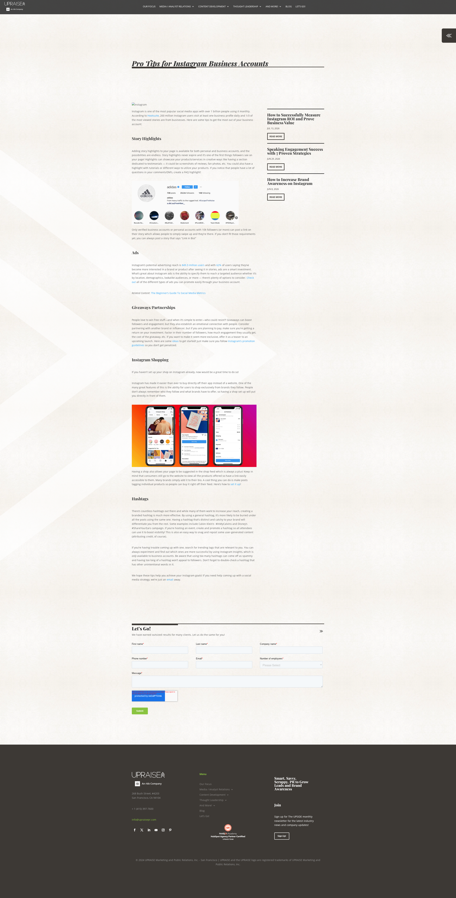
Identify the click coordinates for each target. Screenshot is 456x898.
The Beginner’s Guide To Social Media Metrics (178, 293)
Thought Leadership (212, 800)
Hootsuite (153, 115)
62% (218, 265)
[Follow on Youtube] (156, 830)
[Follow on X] (142, 830)
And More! (206, 805)
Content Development (213, 795)
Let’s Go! (204, 816)
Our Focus (206, 784)
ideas (175, 341)
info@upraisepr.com (144, 819)
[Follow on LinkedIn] (149, 830)
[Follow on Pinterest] (170, 830)
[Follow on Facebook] (135, 830)
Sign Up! (282, 836)
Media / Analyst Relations (215, 789)
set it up (235, 484)
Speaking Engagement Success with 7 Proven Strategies (295, 151)
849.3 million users (193, 265)
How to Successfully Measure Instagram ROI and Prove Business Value (293, 118)
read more (276, 136)
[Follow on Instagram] (163, 830)
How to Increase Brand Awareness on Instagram (289, 181)
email (170, 579)
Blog (202, 811)
